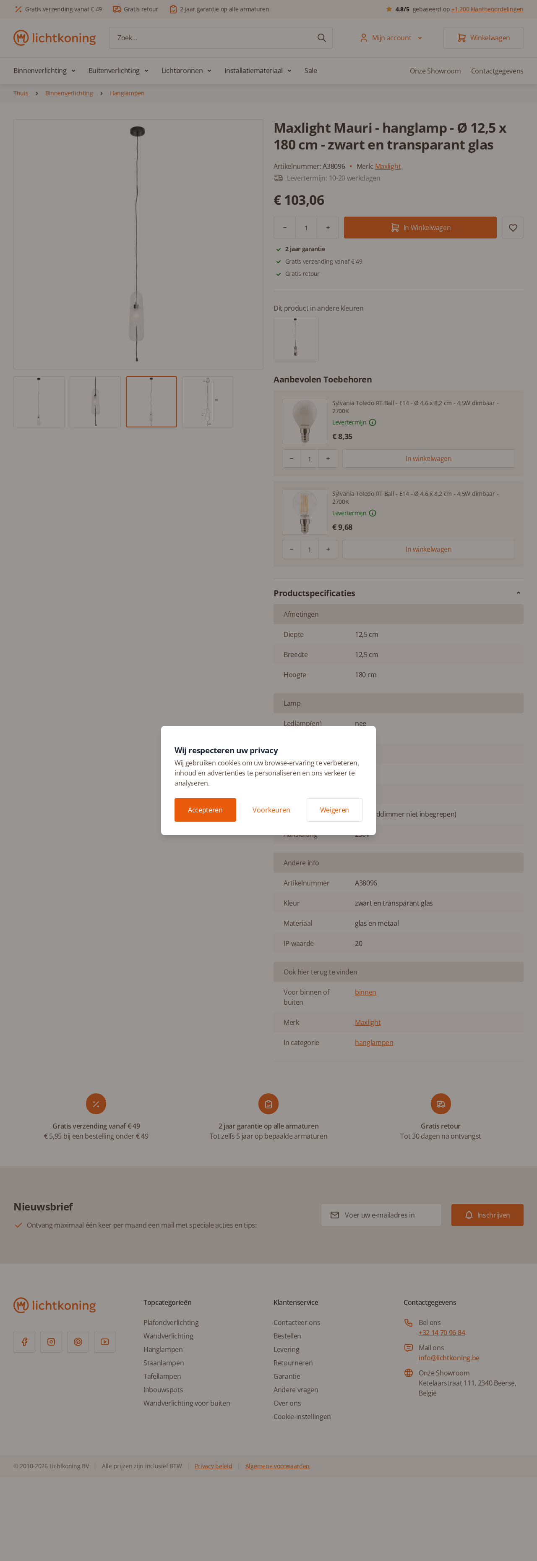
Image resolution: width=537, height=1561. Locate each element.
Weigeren (334, 810)
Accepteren (205, 810)
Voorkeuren (271, 810)
